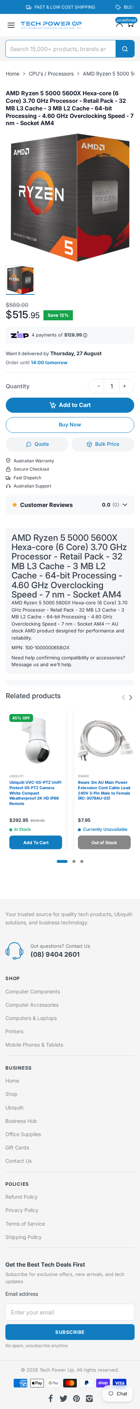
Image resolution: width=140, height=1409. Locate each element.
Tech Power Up (56, 1370)
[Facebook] (51, 1399)
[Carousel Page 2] (74, 861)
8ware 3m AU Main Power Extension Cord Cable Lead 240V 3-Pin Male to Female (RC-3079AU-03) (104, 790)
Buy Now (70, 424)
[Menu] (11, 25)
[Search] (125, 48)
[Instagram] (89, 1399)
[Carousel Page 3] (81, 861)
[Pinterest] (76, 1399)
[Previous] (130, 697)
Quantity (17, 386)
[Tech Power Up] (51, 25)
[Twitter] (63, 1399)
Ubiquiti (16, 776)
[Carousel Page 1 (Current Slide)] (62, 861)
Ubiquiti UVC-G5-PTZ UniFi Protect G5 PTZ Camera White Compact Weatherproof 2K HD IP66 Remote (35, 793)
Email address (21, 1294)
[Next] (123, 697)
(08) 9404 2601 (55, 954)
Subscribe (70, 1332)
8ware (83, 776)
